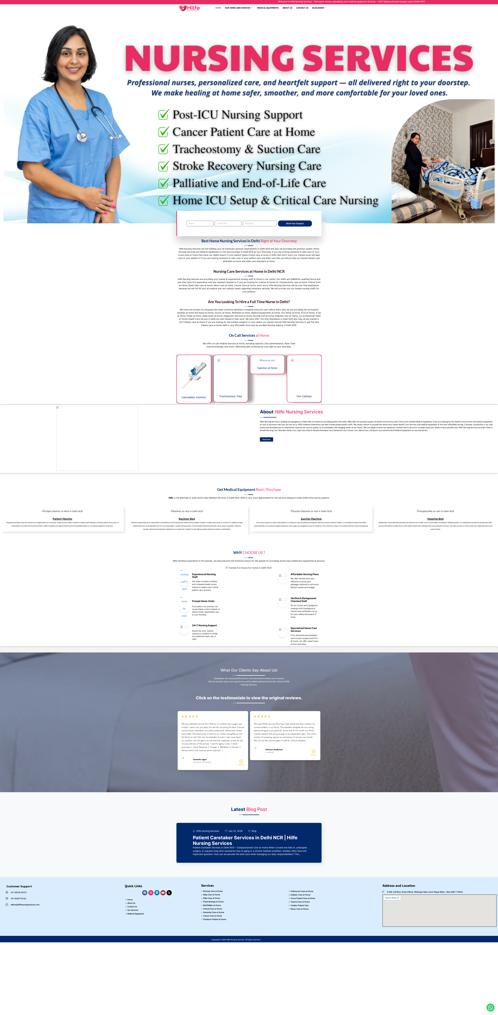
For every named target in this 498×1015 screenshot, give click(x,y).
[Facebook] (144, 892)
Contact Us (302, 7)
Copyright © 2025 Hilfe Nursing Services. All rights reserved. (236, 940)
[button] (4, 120)
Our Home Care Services (237, 7)
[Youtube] (163, 892)
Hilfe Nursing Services (207, 831)
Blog (254, 831)
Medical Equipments (268, 7)
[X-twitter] (169, 892)
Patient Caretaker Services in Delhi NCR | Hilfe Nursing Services (245, 840)
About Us (287, 7)
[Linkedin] (157, 892)
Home (218, 7)
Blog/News (318, 7)
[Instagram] (150, 892)
